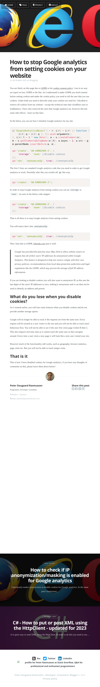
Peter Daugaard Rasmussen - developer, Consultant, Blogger (46, 675)
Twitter (51, 658)
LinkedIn (67, 658)
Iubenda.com (39, 243)
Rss (38, 658)
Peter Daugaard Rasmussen (26, 385)
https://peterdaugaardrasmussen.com (26, 399)
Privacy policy (50, 678)
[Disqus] (50, 441)
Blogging (34, 80)
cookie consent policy (63, 88)
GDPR (44, 88)
